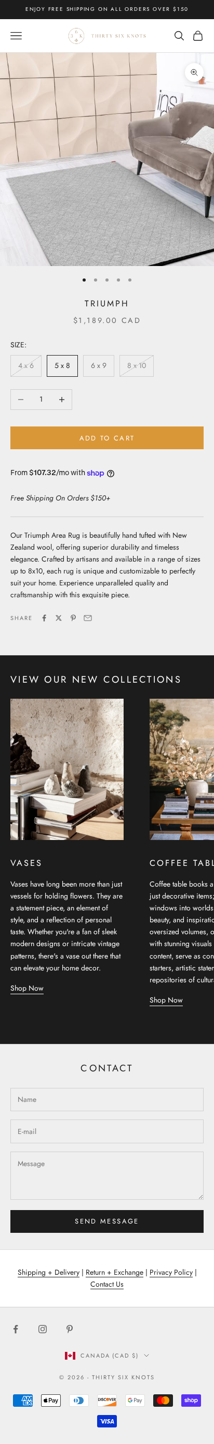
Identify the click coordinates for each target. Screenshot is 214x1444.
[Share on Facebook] (44, 618)
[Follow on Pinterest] (69, 1329)
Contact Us (107, 1284)
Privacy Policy (171, 1272)
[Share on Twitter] (59, 618)
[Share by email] (88, 618)
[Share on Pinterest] (73, 618)
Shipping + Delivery (48, 1272)
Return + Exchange (114, 1272)
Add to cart (107, 438)
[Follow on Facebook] (15, 1329)
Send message (107, 1221)
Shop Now (27, 988)
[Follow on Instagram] (42, 1329)
